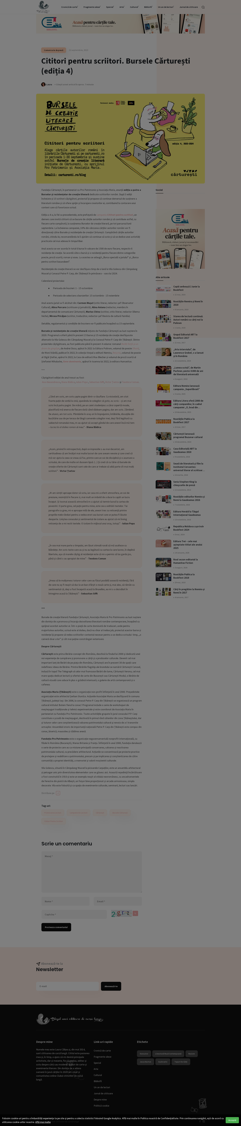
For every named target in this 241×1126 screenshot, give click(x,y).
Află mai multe (43, 1122)
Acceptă (232, 1120)
